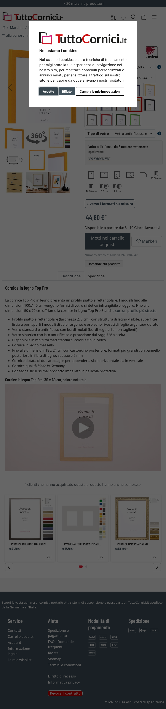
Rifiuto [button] (67, 91)
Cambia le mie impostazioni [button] (100, 91)
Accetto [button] (48, 91)
